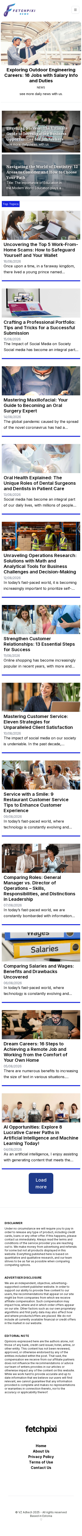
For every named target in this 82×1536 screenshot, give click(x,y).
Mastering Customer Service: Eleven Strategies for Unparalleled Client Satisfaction (38, 722)
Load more (41, 1183)
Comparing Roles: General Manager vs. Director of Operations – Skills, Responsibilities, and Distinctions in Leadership (39, 888)
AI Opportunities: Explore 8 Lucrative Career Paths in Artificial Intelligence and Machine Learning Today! (41, 1135)
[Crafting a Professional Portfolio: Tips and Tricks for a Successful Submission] (41, 303)
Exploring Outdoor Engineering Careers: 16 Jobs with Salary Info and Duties (41, 75)
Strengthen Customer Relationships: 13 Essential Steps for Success (39, 644)
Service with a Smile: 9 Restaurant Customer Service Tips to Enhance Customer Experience (36, 802)
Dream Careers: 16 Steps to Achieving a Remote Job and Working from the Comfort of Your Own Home (35, 1052)
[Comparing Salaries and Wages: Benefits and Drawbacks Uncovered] (41, 946)
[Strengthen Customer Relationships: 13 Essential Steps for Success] (41, 619)
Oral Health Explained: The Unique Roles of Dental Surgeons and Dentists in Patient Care (40, 483)
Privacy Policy (41, 1456)
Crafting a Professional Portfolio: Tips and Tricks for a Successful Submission (39, 327)
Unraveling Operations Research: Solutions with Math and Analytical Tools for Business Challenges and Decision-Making (40, 564)
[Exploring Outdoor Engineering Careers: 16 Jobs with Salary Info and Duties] (41, 43)
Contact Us (41, 1467)
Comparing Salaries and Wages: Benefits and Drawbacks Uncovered (39, 971)
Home (41, 1445)
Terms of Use (41, 1462)
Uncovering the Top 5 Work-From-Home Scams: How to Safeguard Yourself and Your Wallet (41, 250)
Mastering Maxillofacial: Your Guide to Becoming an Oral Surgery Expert (36, 405)
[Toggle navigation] (75, 10)
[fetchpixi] (20, 10)
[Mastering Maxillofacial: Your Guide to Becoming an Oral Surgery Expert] (41, 380)
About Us (41, 1451)
